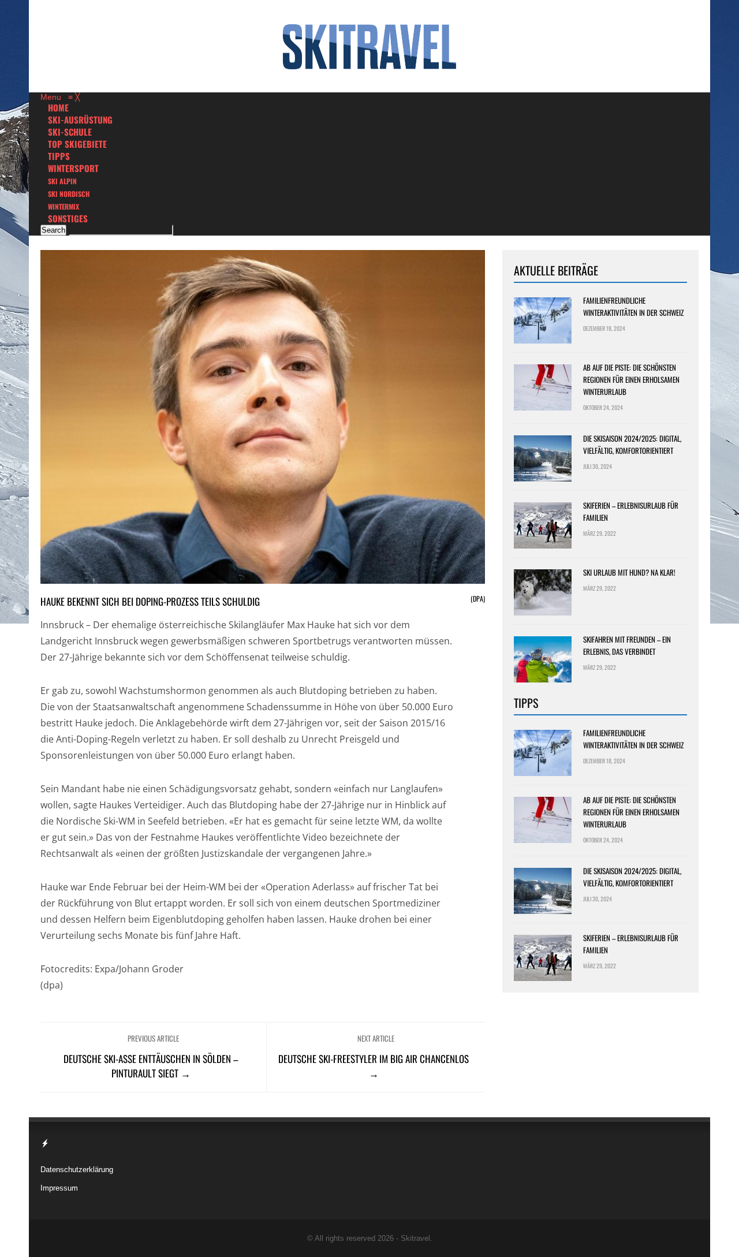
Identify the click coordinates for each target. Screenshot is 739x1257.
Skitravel (415, 1238)
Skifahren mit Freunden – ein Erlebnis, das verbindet (627, 645)
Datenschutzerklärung (76, 1169)
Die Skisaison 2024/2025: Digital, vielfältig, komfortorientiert (632, 444)
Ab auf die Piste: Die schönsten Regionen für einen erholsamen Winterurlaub (631, 379)
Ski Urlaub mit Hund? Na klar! (629, 572)
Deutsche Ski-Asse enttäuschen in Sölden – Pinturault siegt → (151, 1065)
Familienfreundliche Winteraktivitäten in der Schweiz (633, 306)
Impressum (59, 1188)
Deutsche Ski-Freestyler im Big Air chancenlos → (373, 1065)
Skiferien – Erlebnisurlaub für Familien (630, 511)
